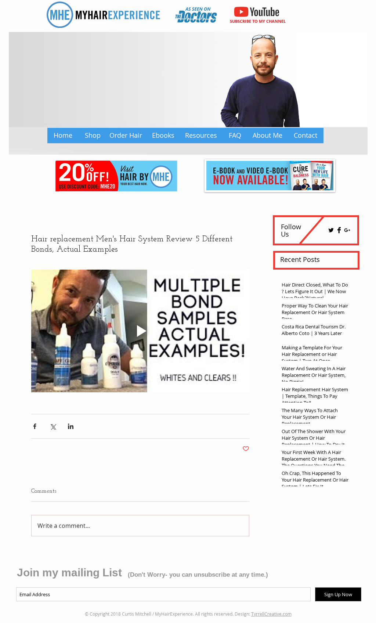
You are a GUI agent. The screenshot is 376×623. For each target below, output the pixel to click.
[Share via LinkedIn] (70, 426)
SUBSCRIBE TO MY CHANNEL (258, 21)
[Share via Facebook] (34, 426)
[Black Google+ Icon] (347, 230)
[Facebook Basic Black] (339, 230)
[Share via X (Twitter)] (52, 426)
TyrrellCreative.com (271, 614)
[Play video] (140, 331)
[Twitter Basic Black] (331, 230)
